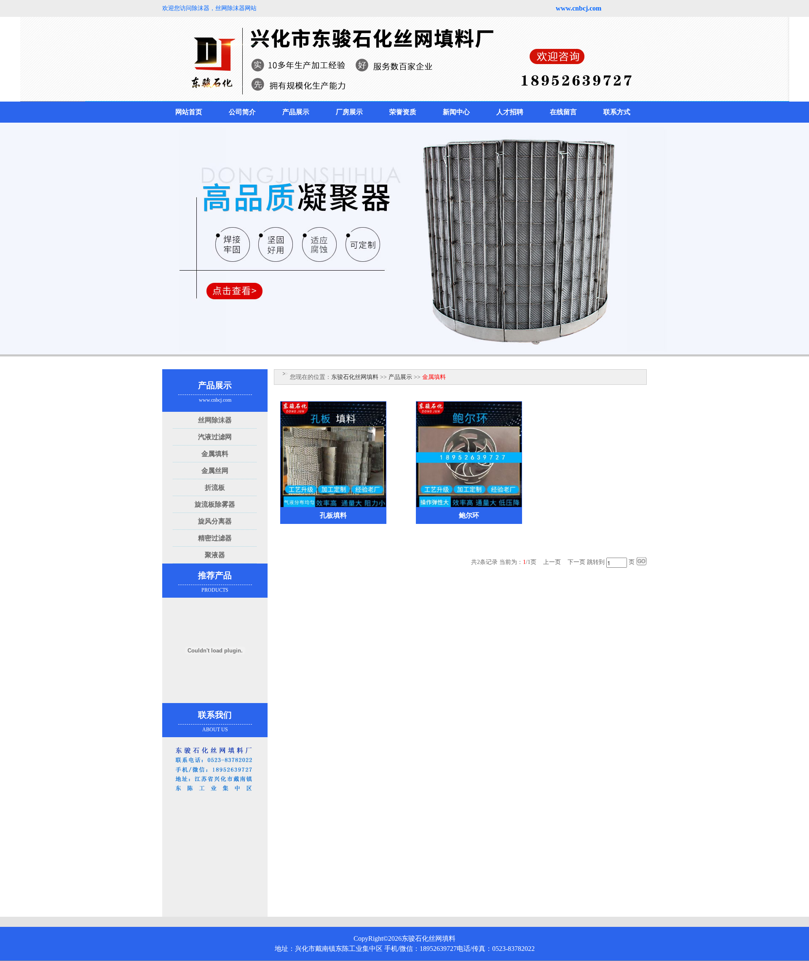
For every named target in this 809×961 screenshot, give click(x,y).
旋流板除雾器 (215, 504)
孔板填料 (333, 515)
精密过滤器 (215, 538)
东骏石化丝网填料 (354, 377)
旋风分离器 (215, 521)
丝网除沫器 (215, 420)
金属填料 (214, 453)
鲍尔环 (469, 515)
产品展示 (295, 111)
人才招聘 (509, 111)
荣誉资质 (402, 111)
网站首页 (188, 111)
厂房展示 (349, 111)
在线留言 (563, 111)
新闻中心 (456, 111)
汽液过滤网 (215, 436)
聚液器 (215, 554)
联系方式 (616, 111)
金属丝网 (214, 470)
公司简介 (242, 111)
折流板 (215, 487)
